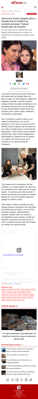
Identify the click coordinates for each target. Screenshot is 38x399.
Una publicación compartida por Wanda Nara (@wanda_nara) (20, 278)
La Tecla (10, 11)
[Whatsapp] (8, 379)
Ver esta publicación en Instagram (13, 255)
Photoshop (18, 11)
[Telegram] (12, 379)
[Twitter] (22, 379)
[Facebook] (17, 379)
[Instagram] (26, 379)
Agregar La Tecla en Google (20, 88)
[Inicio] (19, 2)
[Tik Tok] (31, 379)
